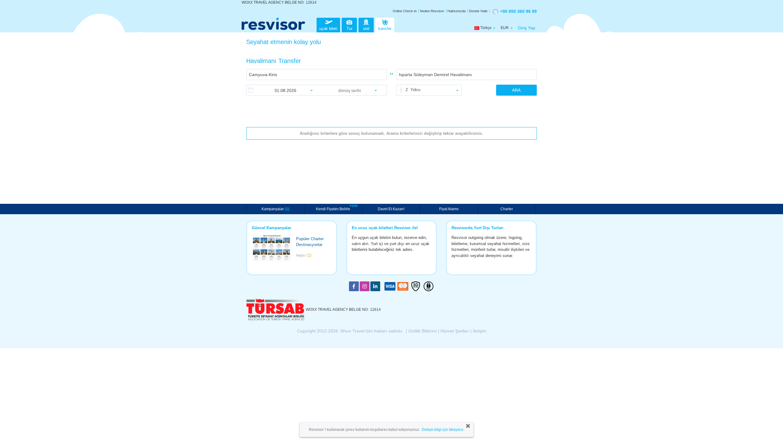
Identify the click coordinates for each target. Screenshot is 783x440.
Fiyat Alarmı (448, 209)
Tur (349, 28)
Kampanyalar (275, 209)
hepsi (303, 255)
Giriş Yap (526, 27)
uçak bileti (328, 28)
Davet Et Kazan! (391, 209)
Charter (506, 209)
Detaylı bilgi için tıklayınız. (443, 429)
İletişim (479, 330)
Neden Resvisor (432, 11)
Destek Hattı (478, 11)
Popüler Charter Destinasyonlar (310, 242)
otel (366, 28)
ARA (516, 90)
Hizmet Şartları (454, 330)
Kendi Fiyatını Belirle (334, 208)
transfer (385, 28)
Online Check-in (405, 11)
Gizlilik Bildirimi (422, 330)
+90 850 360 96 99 (518, 11)
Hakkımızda (456, 11)
